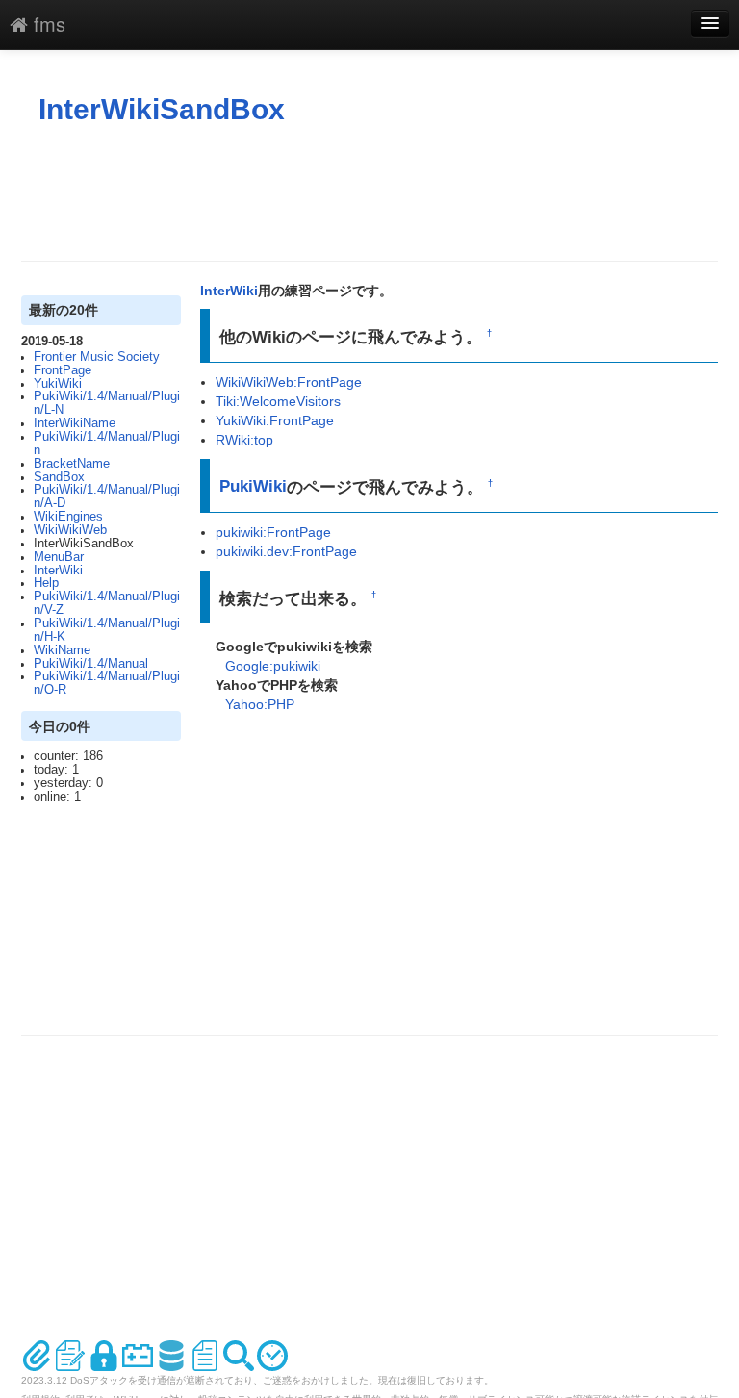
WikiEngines (68, 516)
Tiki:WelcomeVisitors (278, 401)
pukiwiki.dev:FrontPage (286, 551)
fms (46, 24)
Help (46, 583)
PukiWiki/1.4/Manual (91, 664)
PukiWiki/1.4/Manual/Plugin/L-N (107, 403)
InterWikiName (74, 423)
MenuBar (59, 557)
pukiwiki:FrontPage (273, 532)
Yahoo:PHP (259, 704)
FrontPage (62, 370)
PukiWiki (253, 486)
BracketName (72, 463)
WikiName (62, 650)
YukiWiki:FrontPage (275, 420)
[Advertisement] (371, 193)
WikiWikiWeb (70, 530)
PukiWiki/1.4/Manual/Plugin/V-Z (107, 603)
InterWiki (58, 570)
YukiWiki (58, 384)
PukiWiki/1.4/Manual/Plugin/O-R (107, 683)
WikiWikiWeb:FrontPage (289, 382)
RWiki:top (244, 439)
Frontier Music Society (97, 357)
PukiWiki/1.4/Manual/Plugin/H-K (107, 630)
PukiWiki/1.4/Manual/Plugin (107, 443)
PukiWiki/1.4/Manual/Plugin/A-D (107, 496)
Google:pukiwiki (272, 666)
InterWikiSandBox (161, 109)
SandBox (59, 477)
